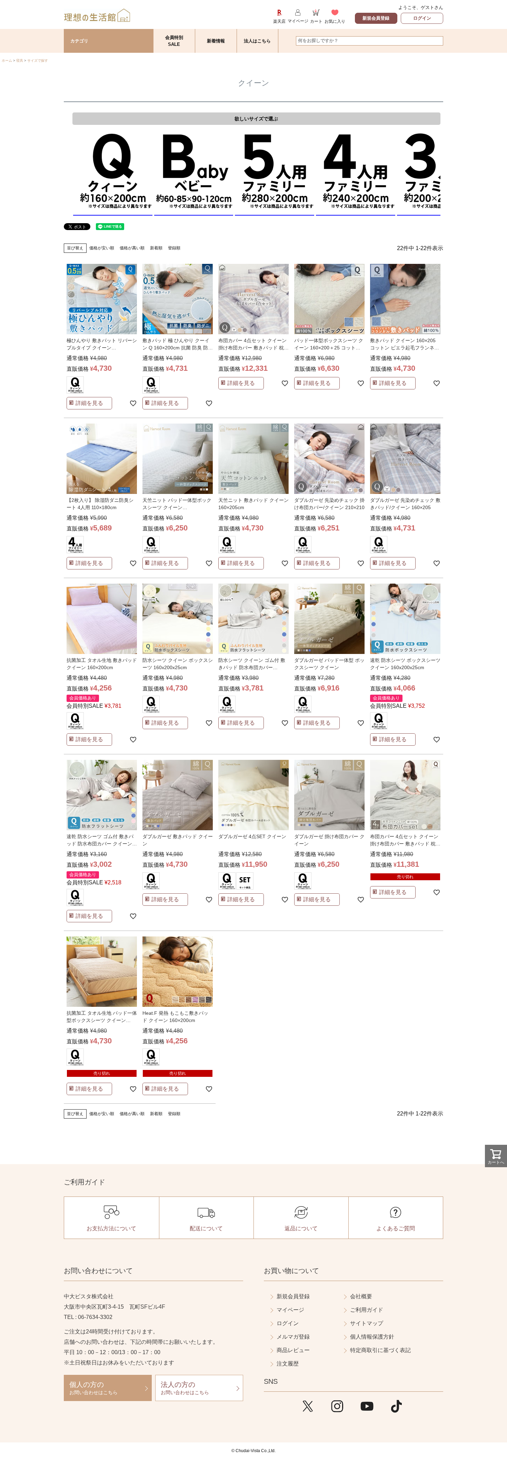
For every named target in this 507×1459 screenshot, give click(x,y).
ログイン (422, 18)
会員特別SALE (174, 41)
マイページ (290, 1310)
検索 (437, 41)
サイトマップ (366, 1323)
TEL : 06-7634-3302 (88, 1317)
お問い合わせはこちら (93, 1388)
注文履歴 (288, 1364)
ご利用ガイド (366, 1310)
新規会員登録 (375, 18)
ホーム (7, 60)
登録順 (174, 248)
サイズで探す (37, 60)
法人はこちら (257, 40)
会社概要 (361, 1296)
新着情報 (216, 40)
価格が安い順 (101, 248)
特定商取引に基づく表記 (380, 1350)
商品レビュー (293, 1350)
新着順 (156, 248)
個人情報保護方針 (372, 1337)
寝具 (19, 60)
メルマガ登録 (293, 1337)
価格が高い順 (132, 248)
